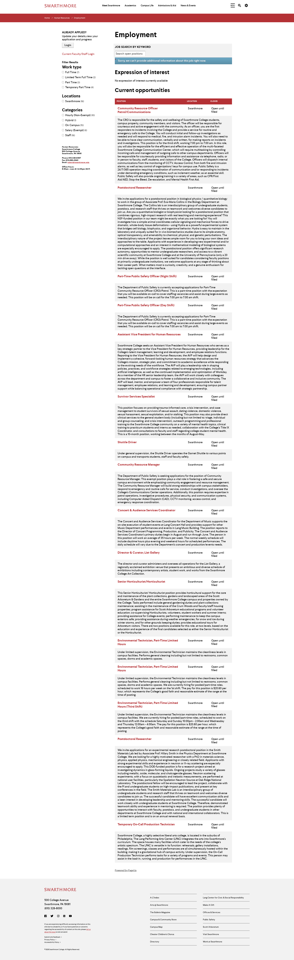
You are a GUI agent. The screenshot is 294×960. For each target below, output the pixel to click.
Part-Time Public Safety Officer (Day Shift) (146, 305)
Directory (154, 941)
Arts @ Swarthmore (159, 905)
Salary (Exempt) (75, 130)
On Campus (74, 125)
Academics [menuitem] (130, 5)
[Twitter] (52, 916)
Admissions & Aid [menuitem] (167, 5)
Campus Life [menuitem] (147, 5)
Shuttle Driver (127, 442)
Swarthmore (74, 101)
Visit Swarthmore (211, 934)
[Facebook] (46, 916)
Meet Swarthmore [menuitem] (111, 5)
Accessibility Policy (51, 942)
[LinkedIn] (64, 916)
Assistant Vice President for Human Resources (149, 334)
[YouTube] (70, 916)
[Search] (239, 5)
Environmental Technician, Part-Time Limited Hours (148, 642)
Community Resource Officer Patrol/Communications (138, 110)
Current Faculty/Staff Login (78, 54)
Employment (79, 18)
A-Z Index (154, 897)
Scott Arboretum (211, 926)
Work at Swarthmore (212, 941)
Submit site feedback (52, 937)
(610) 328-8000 (53, 908)
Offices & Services (211, 912)
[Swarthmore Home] (60, 890)
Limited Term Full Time (80, 77)
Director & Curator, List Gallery (139, 552)
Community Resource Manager (139, 464)
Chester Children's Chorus (162, 934)
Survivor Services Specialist (136, 396)
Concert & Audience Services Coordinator (146, 510)
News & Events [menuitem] (188, 5)
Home (47, 18)
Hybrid (70, 120)
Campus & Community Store (163, 919)
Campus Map (156, 926)
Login (67, 45)
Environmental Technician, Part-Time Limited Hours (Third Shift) (148, 704)
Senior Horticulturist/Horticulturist (141, 581)
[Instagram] (58, 916)
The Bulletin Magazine (160, 912)
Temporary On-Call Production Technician (146, 824)
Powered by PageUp (126, 870)
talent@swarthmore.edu (78, 162)
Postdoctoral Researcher (134, 187)
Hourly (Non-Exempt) (79, 115)
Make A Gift (208, 905)
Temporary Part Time (79, 87)
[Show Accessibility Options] (246, 6)
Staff (69, 135)
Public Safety (209, 919)
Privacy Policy (49, 940)
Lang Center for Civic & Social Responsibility (223, 897)
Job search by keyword (133, 47)
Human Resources (62, 18)
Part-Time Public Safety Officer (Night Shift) (147, 276)
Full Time (72, 72)
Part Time (72, 82)
